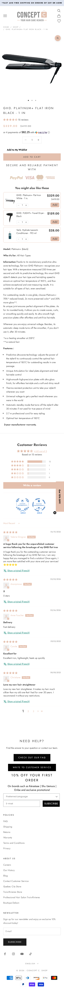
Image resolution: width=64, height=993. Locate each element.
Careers (7, 864)
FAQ (5, 821)
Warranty (7, 837)
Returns (6, 832)
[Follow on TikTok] (30, 954)
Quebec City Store (12, 886)
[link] (10, 200)
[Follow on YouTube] (22, 954)
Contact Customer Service (16, 881)
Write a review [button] (32, 485)
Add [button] (55, 205)
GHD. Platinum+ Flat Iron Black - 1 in (27, 29)
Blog (5, 875)
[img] (10, 532)
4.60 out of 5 (40, 451)
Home (6, 27)
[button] (10, 119)
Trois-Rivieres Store (12, 892)
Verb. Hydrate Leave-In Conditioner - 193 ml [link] (27, 231)
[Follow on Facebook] (5, 954)
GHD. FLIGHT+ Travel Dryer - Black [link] (30, 215)
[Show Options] (56, 797)
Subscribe (15, 942)
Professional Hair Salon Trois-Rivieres (21, 897)
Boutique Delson (11, 902)
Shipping (7, 826)
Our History (9, 870)
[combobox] (30, 797)
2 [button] (28, 711)
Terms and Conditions (14, 843)
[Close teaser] (54, 512)
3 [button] (33, 711)
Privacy (6, 848)
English (30, 963)
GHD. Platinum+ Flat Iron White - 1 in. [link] (28, 197)
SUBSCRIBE (51, 803)
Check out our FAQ (32, 757)
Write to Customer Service (32, 767)
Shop (15, 27)
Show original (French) (18, 570)
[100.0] (22, 504)
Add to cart (32, 156)
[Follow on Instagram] (13, 954)
